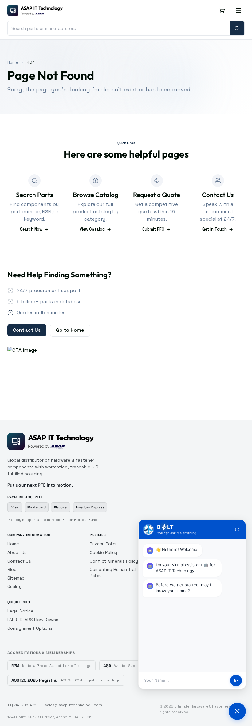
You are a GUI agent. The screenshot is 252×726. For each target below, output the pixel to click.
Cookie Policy (103, 552)
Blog (12, 569)
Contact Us (27, 330)
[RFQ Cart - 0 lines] (222, 10)
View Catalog (92, 229)
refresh (237, 529)
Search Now (31, 229)
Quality (14, 586)
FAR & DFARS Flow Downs (32, 619)
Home (12, 62)
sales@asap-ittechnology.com (73, 705)
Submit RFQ (153, 229)
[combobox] (119, 28)
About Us (17, 552)
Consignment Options (30, 628)
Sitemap (16, 578)
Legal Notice (20, 611)
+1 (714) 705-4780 (23, 705)
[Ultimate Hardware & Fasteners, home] (35, 10)
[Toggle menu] (238, 10)
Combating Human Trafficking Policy (120, 572)
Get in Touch (214, 229)
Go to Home (70, 330)
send (236, 680)
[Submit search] (237, 28)
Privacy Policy (104, 544)
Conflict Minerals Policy (114, 561)
